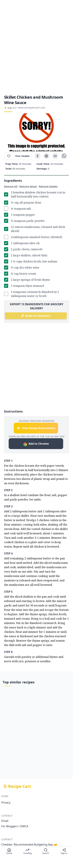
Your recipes (22, 156)
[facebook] (37, 156)
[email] (55, 156)
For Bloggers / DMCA (14, 826)
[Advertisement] (36, 47)
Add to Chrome (39, 444)
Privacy (6, 802)
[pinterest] (46, 156)
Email (4, 821)
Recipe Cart (19, 786)
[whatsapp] (64, 156)
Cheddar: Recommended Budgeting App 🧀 (29, 844)
